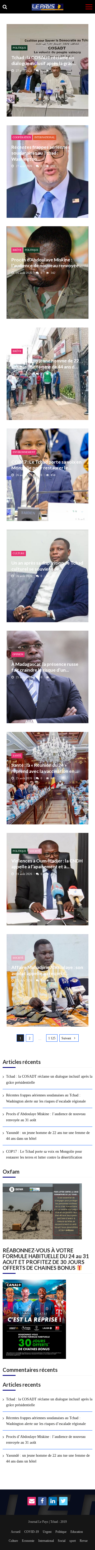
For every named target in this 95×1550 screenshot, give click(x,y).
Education (76, 1532)
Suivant (66, 1038)
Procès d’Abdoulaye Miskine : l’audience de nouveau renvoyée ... (47, 262)
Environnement (24, 452)
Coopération (22, 137)
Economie (28, 1541)
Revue (84, 1541)
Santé (17, 755)
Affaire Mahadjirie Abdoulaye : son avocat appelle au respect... (47, 970)
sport (72, 1541)
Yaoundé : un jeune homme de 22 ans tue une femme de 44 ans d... (45, 363)
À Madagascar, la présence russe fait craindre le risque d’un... (44, 667)
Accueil (15, 1532)
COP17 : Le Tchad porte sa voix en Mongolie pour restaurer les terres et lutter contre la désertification (44, 1154)
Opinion (18, 654)
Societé (35, 851)
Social (61, 1541)
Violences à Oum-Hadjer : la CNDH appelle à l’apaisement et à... (47, 863)
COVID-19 (31, 1532)
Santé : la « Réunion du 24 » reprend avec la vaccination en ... (44, 768)
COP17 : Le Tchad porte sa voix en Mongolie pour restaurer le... (46, 464)
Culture (19, 553)
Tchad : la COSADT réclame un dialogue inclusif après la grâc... (43, 60)
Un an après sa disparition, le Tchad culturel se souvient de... (47, 565)
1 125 (51, 1038)
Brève (17, 249)
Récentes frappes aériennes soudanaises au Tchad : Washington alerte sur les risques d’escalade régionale (46, 1098)
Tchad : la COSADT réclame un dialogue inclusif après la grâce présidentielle (49, 1079)
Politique (19, 47)
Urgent (47, 1532)
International (44, 137)
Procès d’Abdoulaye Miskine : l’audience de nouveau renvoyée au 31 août (46, 1117)
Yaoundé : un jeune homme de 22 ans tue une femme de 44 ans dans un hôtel (48, 1136)
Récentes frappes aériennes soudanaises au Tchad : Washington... (40, 153)
